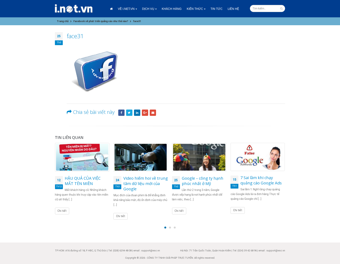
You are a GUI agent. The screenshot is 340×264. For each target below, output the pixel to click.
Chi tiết (62, 210)
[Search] (281, 8)
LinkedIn (137, 113)
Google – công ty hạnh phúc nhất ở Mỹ (202, 181)
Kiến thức (195, 8)
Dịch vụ (148, 8)
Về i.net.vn (126, 8)
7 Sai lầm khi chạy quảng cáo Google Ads (261, 180)
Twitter (129, 113)
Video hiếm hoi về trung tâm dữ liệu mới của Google (145, 183)
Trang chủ (111, 8)
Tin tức (217, 8)
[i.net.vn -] (74, 8)
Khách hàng (172, 8)
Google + (145, 113)
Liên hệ (233, 8)
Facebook (121, 113)
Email (153, 113)
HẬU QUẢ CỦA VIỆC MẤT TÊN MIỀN (83, 181)
